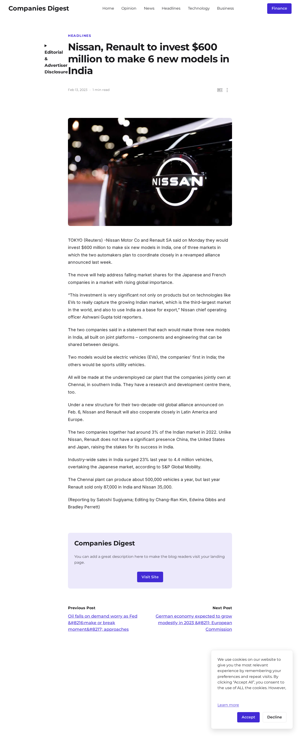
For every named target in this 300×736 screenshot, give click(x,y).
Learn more (228, 704)
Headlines (171, 8)
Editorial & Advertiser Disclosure (53, 62)
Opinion (128, 8)
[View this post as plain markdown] (220, 90)
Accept (248, 717)
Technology (199, 8)
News (149, 8)
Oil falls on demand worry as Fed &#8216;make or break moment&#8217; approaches (102, 623)
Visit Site (150, 577)
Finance (279, 8)
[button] (227, 90)
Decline (274, 717)
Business (225, 8)
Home (108, 8)
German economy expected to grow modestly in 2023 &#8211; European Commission (194, 623)
